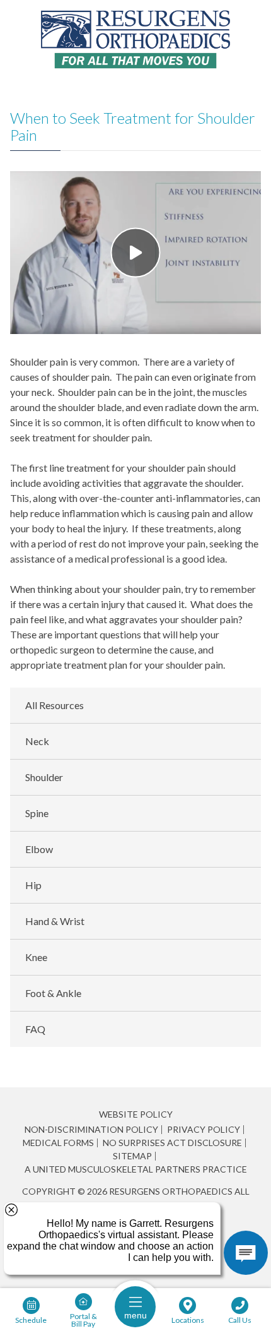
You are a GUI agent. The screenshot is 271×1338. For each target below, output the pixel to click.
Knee (36, 957)
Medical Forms (58, 1142)
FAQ (35, 1029)
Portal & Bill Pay (83, 1319)
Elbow (39, 849)
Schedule (31, 1319)
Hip (33, 885)
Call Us (239, 1319)
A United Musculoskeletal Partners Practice (136, 1169)
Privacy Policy (203, 1129)
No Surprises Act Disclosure (172, 1142)
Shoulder (44, 777)
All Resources (54, 705)
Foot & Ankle (53, 993)
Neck (37, 741)
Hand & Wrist (54, 921)
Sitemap (132, 1156)
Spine (37, 813)
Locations (187, 1319)
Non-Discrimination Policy (91, 1129)
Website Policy (136, 1114)
